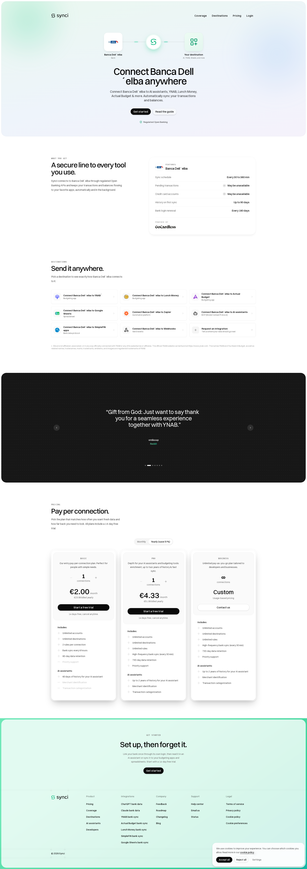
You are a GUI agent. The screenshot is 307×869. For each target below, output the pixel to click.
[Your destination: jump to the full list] (194, 42)
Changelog (162, 816)
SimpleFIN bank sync (132, 836)
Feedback (161, 804)
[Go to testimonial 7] (161, 465)
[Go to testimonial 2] (147, 465)
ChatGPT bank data (131, 804)
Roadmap (161, 810)
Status (194, 816)
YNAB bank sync (129, 816)
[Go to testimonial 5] (157, 465)
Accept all (224, 859)
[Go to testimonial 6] (159, 465)
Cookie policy (233, 816)
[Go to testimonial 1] (145, 465)
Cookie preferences (237, 823)
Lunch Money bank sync (134, 829)
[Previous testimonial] (56, 428)
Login (249, 15)
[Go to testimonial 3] (151, 465)
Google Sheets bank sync (134, 842)
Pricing (237, 15)
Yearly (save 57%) (160, 541)
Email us (195, 810)
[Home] (59, 15)
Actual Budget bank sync (134, 823)
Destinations (220, 15)
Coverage (200, 15)
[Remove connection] (71, 578)
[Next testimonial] (250, 428)
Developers (92, 829)
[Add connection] (96, 578)
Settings (256, 859)
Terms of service (235, 804)
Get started (140, 111)
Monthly (141, 541)
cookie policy (247, 852)
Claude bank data (130, 810)
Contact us (223, 607)
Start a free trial (84, 607)
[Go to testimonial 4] (154, 465)
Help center (197, 804)
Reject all (241, 859)
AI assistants (93, 823)
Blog (158, 823)
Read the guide (164, 111)
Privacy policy (233, 810)
